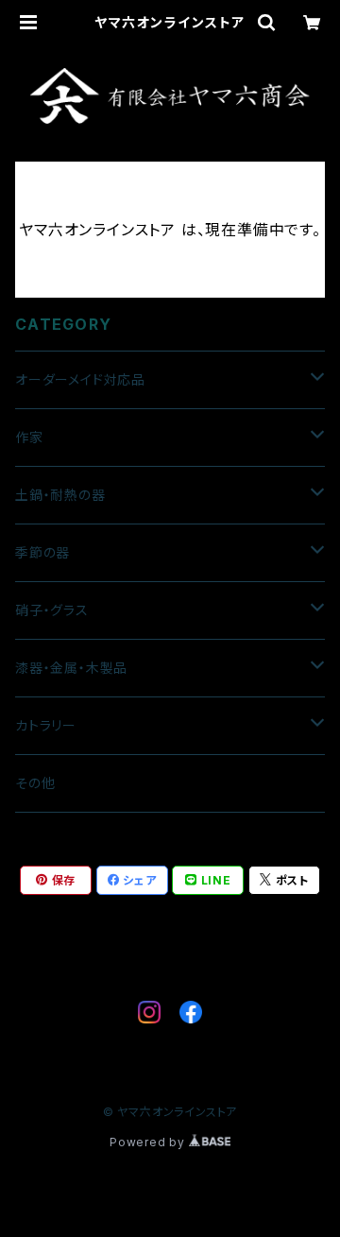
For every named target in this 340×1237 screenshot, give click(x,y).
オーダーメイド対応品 (80, 379)
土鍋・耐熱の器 (60, 495)
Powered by (149, 1142)
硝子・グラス (52, 610)
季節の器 (42, 552)
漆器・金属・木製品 (71, 668)
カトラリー (45, 725)
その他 (35, 783)
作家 (29, 437)
